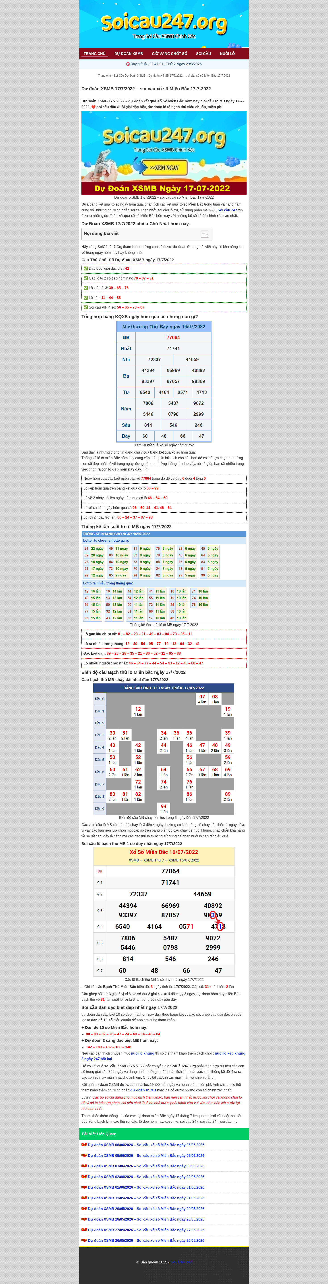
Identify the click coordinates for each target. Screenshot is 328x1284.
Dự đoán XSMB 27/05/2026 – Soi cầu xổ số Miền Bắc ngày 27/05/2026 (146, 1230)
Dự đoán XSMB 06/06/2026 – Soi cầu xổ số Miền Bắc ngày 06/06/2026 (146, 1145)
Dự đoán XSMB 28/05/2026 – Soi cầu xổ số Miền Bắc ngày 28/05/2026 (146, 1219)
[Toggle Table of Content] (202, 234)
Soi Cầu (203, 54)
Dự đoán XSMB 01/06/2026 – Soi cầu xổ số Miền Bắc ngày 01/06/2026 (146, 1187)
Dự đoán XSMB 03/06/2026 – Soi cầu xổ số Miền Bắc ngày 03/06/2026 (146, 1166)
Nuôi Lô (227, 54)
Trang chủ (104, 75)
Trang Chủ (95, 54)
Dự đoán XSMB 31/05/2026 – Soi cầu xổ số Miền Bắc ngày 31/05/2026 (146, 1198)
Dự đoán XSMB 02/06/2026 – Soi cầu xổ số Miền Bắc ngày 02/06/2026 (146, 1177)
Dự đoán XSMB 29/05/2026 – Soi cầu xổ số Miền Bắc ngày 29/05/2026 (146, 1209)
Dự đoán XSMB (128, 54)
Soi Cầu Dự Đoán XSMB (130, 75)
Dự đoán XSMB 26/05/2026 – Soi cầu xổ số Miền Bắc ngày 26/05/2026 (146, 1240)
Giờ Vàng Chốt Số (169, 54)
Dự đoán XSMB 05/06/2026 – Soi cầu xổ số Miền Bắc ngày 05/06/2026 (146, 1156)
